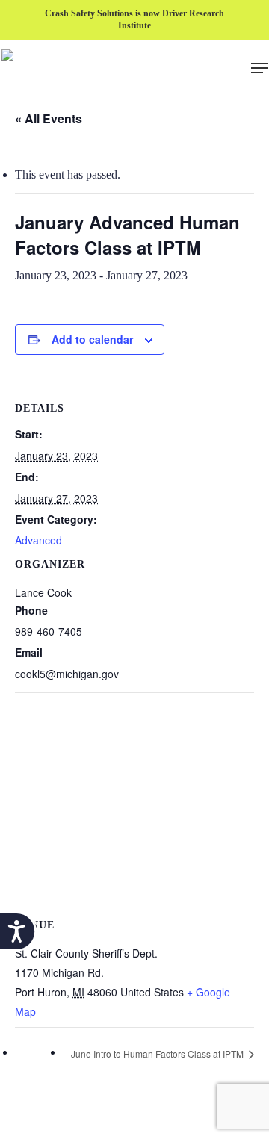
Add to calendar (92, 339)
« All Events (48, 118)
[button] (259, 67)
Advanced (38, 540)
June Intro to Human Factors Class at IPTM (158, 1053)
